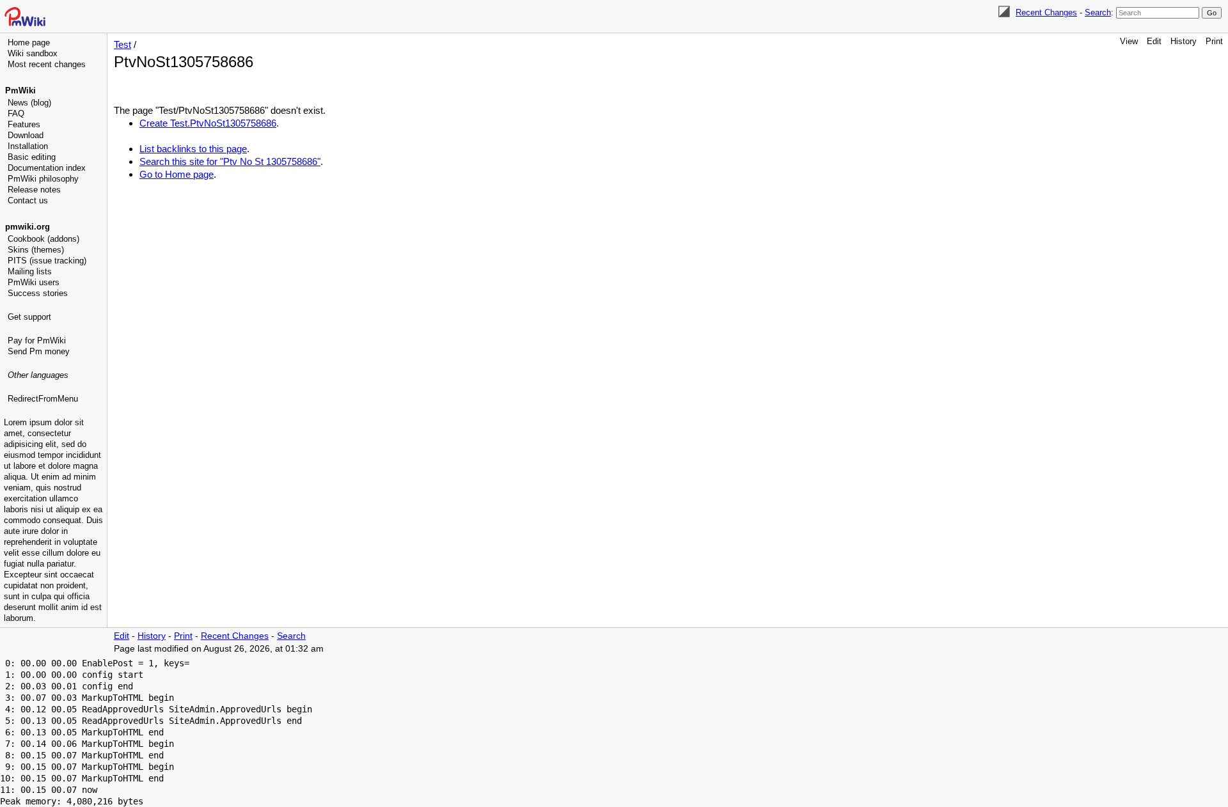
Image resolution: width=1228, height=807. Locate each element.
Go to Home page (176, 174)
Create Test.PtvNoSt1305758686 (207, 123)
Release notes (34, 189)
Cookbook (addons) (43, 239)
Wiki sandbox (33, 53)
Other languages (38, 375)
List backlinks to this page (193, 148)
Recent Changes (1046, 12)
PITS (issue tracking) (47, 260)
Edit (1154, 41)
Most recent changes (47, 64)
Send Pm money (39, 351)
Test (122, 44)
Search (1098, 12)
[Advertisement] (55, 470)
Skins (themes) (36, 250)
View (1129, 41)
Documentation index (47, 168)
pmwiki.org (27, 226)
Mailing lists (30, 271)
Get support (29, 317)
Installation (28, 146)
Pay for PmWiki (37, 340)
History (1183, 41)
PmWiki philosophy (43, 179)
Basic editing (32, 157)
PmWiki (20, 90)
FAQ (16, 113)
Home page (29, 42)
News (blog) (29, 102)
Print (1214, 41)
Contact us (28, 200)
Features (24, 124)
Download (25, 135)
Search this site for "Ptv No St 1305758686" (229, 161)
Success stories (38, 293)
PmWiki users (33, 282)
